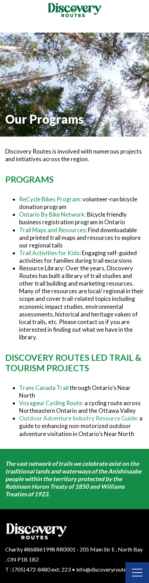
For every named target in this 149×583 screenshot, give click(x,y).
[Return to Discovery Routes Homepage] (74, 10)
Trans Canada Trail (44, 387)
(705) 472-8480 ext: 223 (41, 569)
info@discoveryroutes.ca (105, 569)
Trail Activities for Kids (49, 252)
